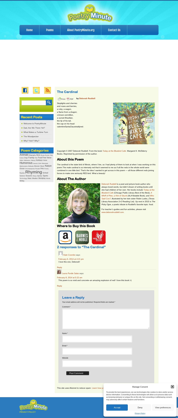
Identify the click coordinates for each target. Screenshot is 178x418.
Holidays (39, 160)
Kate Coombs (69, 255)
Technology (23, 178)
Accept (117, 407)
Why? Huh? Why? (31, 141)
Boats (43, 155)
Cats (51, 155)
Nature (48, 166)
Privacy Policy (140, 413)
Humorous (26, 162)
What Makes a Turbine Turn (36, 132)
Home (29, 30)
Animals (24, 154)
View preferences (163, 407)
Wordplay (42, 178)
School (45, 173)
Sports (45, 176)
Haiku (21, 160)
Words (48, 178)
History (33, 160)
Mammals (45, 163)
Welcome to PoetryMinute (35, 123)
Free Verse (47, 158)
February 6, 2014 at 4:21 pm (71, 259)
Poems (50, 30)
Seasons (29, 176)
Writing (22, 181)
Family (31, 158)
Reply (59, 267)
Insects (35, 163)
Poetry (46, 168)
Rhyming (33, 172)
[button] (172, 386)
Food (40, 158)
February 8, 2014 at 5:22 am (69, 277)
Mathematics (24, 166)
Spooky (39, 176)
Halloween (27, 160)
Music (42, 166)
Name (65, 333)
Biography (32, 155)
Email (65, 346)
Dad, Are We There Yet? (34, 128)
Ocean (22, 169)
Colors (22, 158)
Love (39, 163)
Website (65, 358)
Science (22, 176)
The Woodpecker (31, 136)
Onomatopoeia (30, 168)
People (37, 168)
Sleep (35, 176)
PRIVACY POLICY (27, 412)
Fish (36, 158)
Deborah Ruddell (87, 98)
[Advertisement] (89, 63)
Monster (37, 166)
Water (30, 178)
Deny (140, 407)
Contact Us (114, 30)
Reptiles (22, 173)
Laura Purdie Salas (70, 273)
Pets (42, 168)
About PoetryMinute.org (80, 30)
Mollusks (31, 166)
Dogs (26, 158)
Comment (66, 307)
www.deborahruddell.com (113, 212)
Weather (35, 178)
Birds (38, 155)
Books (47, 155)
